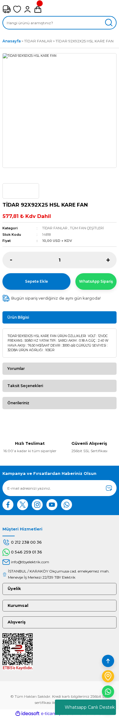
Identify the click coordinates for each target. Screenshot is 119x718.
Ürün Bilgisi (18, 317)
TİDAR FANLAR (54, 228)
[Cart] (38, 9)
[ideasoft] (27, 713)
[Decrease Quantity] (11, 260)
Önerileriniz (18, 403)
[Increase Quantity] (107, 260)
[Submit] (109, 488)
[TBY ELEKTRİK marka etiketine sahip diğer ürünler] (20, 191)
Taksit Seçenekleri (25, 385)
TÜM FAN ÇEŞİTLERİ (87, 228)
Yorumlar (16, 368)
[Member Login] (27, 9)
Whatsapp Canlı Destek (90, 707)
